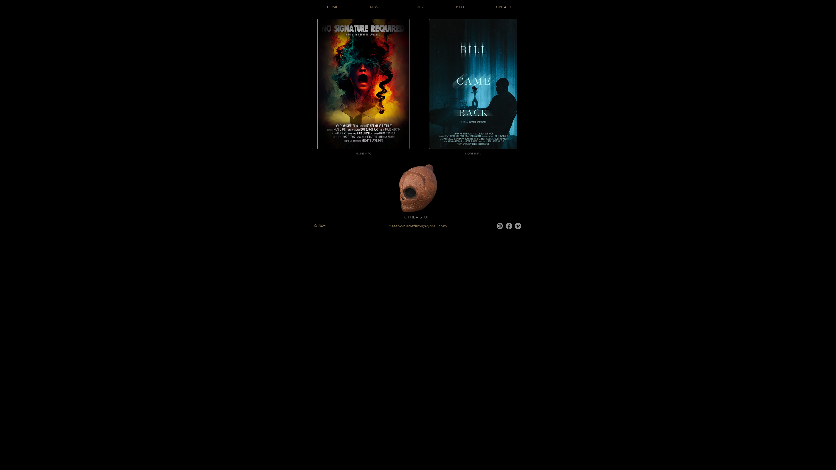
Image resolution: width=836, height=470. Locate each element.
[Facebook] (509, 226)
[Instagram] (500, 226)
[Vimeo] (518, 226)
